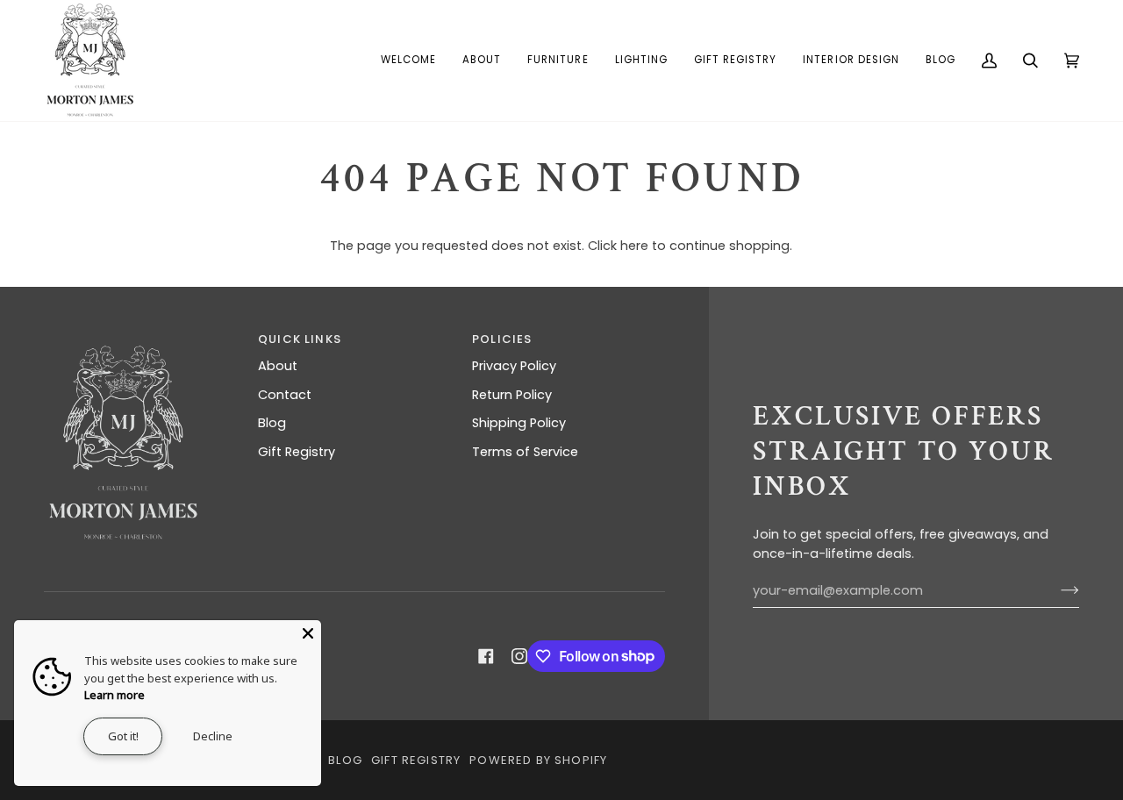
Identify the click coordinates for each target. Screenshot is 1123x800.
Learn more (114, 695)
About (277, 366)
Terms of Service (525, 452)
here (634, 245)
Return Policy (512, 395)
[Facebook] (486, 656)
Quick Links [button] (299, 339)
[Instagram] (519, 656)
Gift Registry (296, 452)
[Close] (308, 633)
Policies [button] (502, 339)
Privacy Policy (514, 366)
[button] (481, 60)
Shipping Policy (519, 423)
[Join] (1056, 590)
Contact (284, 395)
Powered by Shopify (538, 760)
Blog (272, 423)
